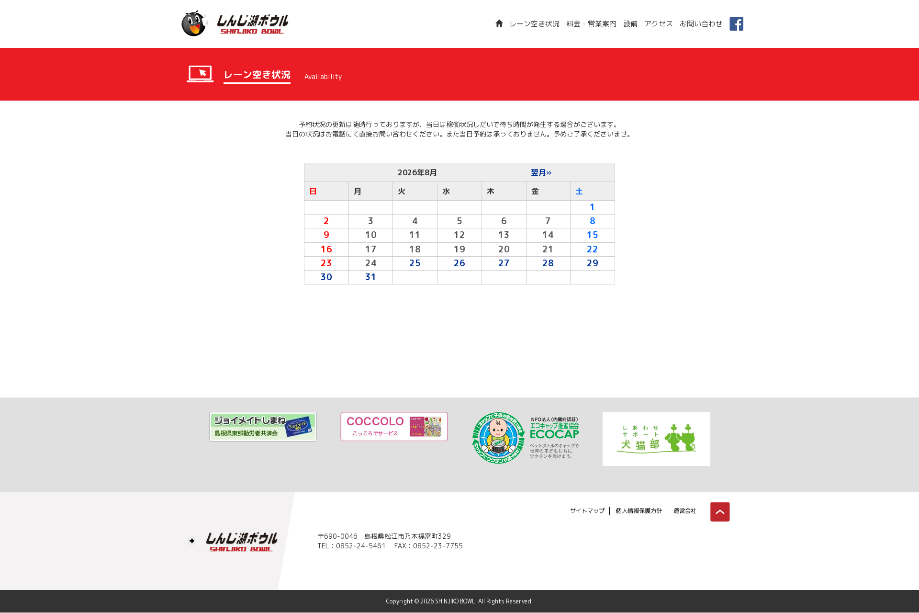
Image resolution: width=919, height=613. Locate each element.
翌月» (541, 172)
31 (371, 277)
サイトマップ (587, 511)
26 (459, 263)
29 (592, 263)
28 (548, 263)
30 (326, 277)
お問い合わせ (701, 24)
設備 (630, 24)
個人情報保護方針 (639, 511)
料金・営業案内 (591, 24)
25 (415, 263)
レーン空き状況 (534, 24)
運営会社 (684, 511)
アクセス (658, 24)
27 (504, 263)
